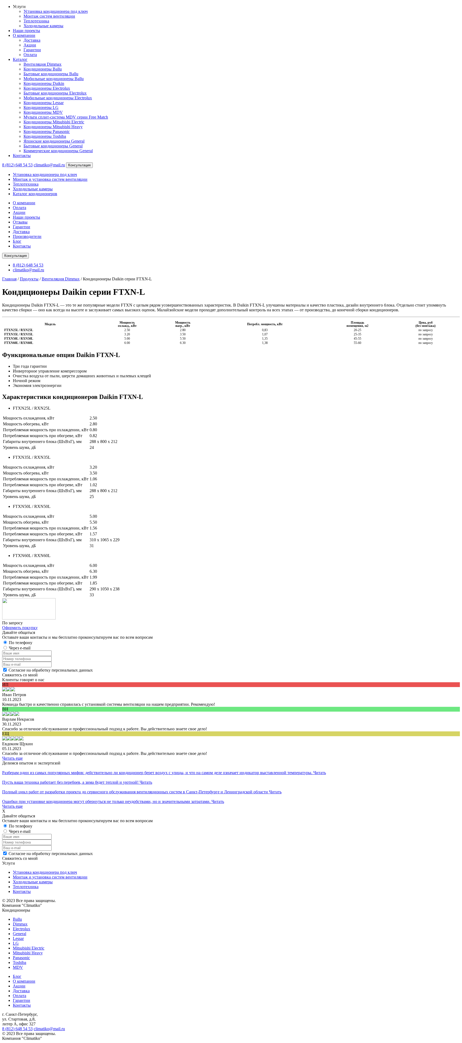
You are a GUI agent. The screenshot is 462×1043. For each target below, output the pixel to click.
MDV (18, 967)
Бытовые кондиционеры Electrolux (55, 93)
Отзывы (20, 222)
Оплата (30, 54)
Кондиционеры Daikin (44, 83)
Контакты (22, 155)
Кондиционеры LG (41, 107)
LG (16, 943)
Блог (17, 241)
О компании (24, 35)
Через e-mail (19, 648)
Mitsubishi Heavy (28, 953)
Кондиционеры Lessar (44, 102)
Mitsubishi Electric (28, 948)
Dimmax (20, 924)
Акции (30, 45)
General (19, 933)
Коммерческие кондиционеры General (58, 150)
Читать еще (12, 758)
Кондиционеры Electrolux (47, 88)
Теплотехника (36, 21)
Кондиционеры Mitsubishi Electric (54, 122)
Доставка (32, 40)
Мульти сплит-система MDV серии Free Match (66, 117)
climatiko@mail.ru (49, 165)
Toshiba (19, 962)
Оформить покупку (20, 627)
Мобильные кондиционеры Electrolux (58, 98)
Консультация (79, 165)
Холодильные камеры (43, 25)
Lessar (18, 938)
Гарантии (32, 50)
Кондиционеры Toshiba (45, 136)
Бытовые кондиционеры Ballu (51, 74)
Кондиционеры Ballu (43, 69)
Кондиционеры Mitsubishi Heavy (53, 126)
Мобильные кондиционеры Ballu (54, 78)
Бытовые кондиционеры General (53, 146)
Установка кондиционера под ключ (56, 11)
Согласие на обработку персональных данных (51, 670)
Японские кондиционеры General (54, 141)
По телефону (20, 642)
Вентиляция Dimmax (42, 64)
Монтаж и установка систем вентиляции (50, 179)
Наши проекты (26, 30)
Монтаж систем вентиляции (49, 16)
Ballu (17, 919)
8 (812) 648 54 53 (17, 165)
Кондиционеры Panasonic (47, 131)
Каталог (20, 59)
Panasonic (21, 957)
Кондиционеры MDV (43, 112)
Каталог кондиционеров (35, 193)
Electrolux (21, 929)
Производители (27, 236)
